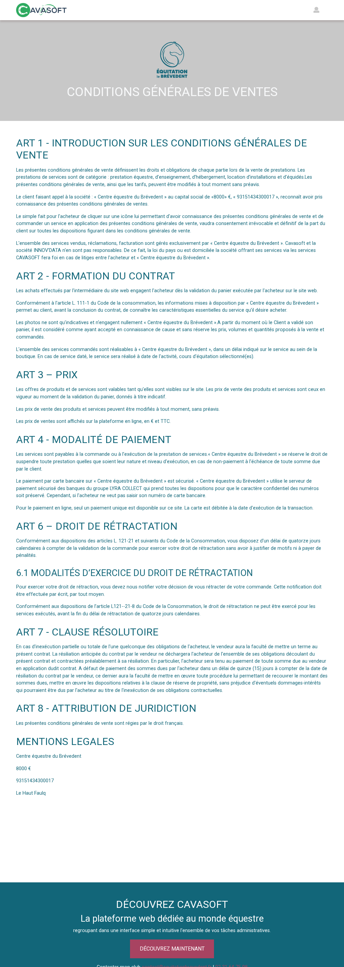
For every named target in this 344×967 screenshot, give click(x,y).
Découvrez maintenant (172, 949)
